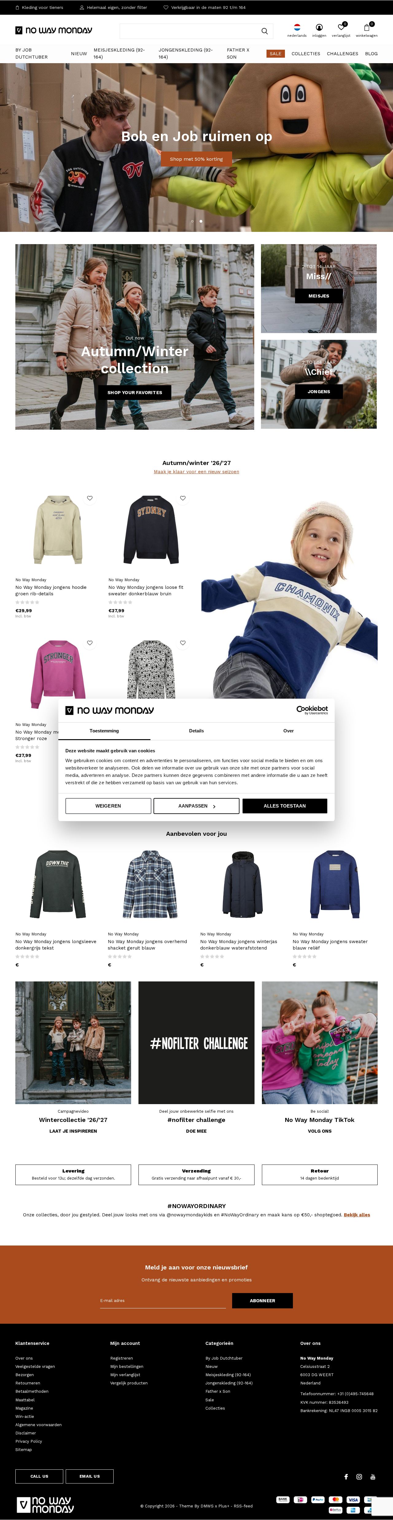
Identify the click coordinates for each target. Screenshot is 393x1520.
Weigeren (108, 805)
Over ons (24, 1358)
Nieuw (79, 53)
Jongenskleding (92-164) (186, 54)
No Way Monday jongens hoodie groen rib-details (51, 591)
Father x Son (238, 54)
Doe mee (196, 1131)
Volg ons (320, 1131)
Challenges (342, 53)
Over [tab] (288, 730)
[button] (192, 221)
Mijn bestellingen (126, 1366)
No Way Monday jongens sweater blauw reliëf (330, 945)
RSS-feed (243, 1506)
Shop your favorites (134, 392)
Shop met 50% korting (196, 159)
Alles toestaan (285, 805)
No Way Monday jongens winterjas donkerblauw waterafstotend (238, 945)
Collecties (306, 53)
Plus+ (223, 1506)
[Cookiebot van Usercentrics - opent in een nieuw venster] (301, 710)
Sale (276, 53)
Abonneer (262, 1300)
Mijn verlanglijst (125, 1374)
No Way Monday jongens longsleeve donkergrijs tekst (55, 945)
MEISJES (319, 296)
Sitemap (23, 1449)
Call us (39, 1476)
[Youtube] (373, 1477)
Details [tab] (196, 730)
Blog (371, 53)
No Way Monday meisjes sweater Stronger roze (52, 735)
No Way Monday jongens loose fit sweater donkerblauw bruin (145, 591)
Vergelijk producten (129, 1383)
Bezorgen (24, 1374)
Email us (89, 1476)
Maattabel (25, 1400)
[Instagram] (359, 1477)
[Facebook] (346, 1477)
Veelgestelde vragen (35, 1366)
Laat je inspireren (73, 1131)
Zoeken (264, 31)
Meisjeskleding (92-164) (119, 54)
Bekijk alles (357, 1215)
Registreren (121, 1358)
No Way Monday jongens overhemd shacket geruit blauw (147, 945)
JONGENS (319, 391)
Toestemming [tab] (104, 730)
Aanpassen (193, 805)
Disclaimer (25, 1433)
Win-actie (24, 1416)
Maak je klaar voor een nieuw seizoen (196, 471)
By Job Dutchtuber (31, 54)
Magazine (24, 1408)
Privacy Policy (28, 1441)
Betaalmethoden (32, 1391)
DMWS (207, 1506)
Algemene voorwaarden (38, 1424)
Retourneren (27, 1383)
